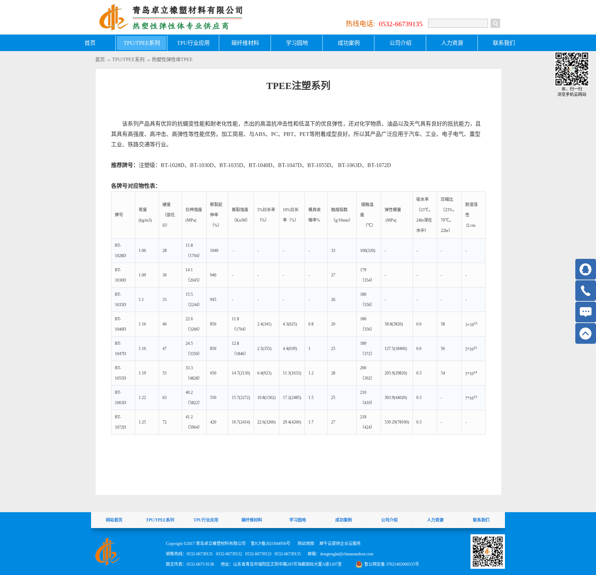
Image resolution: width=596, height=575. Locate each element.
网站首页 (114, 520)
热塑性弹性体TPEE (172, 59)
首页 (90, 43)
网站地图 (305, 543)
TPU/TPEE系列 (128, 59)
